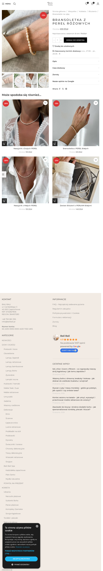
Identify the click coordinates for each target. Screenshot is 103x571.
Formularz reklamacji (62, 317)
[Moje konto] (97, 3)
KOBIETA (6, 488)
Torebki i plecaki (11, 518)
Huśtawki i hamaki (12, 384)
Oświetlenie (9, 353)
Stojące (9, 462)
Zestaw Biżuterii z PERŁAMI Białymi (76, 205)
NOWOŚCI (6, 340)
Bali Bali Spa (9, 466)
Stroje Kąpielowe (13, 513)
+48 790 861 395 (9, 319)
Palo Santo (10, 475)
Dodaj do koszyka (75, 40)
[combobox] (37, 526)
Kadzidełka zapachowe (15, 470)
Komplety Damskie (14, 509)
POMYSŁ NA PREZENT (13, 483)
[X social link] (63, 89)
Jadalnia (7, 401)
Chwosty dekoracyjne (15, 449)
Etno (8, 414)
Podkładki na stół (13, 431)
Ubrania (7, 492)
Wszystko (72, 11)
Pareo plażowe (12, 505)
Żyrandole (10, 375)
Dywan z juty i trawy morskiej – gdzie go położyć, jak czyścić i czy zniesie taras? (75, 389)
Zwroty (56, 322)
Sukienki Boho (12, 500)
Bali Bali (65, 336)
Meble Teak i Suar (11, 388)
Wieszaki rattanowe (14, 457)
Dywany (9, 440)
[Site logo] (50, 4)
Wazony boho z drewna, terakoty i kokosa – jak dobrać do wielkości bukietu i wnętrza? (74, 379)
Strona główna (59, 11)
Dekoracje (8, 410)
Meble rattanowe (11, 392)
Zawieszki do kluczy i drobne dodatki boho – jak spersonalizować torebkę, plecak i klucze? (74, 408)
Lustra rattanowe (13, 427)
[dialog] (21, 545)
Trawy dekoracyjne (14, 453)
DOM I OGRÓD (8, 345)
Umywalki (8, 397)
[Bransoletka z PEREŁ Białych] (75, 122)
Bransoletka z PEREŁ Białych (76, 148)
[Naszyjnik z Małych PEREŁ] (25, 180)
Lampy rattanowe (13, 362)
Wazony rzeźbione (12, 405)
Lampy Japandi (12, 358)
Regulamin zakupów (61, 309)
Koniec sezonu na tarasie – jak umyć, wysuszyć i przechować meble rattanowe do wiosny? (74, 398)
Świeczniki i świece (14, 444)
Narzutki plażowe (13, 496)
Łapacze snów (12, 423)
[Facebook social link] (59, 89)
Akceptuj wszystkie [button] (21, 559)
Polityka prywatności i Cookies (66, 313)
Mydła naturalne (13, 479)
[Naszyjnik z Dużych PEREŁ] (25, 122)
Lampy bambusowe (14, 366)
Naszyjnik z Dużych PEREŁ (25, 148)
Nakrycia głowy (10, 522)
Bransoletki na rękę (61, 14)
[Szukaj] (14, 3)
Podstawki (10, 436)
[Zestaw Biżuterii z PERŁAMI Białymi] (75, 180)
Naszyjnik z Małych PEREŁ (25, 205)
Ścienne (9, 418)
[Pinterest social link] (66, 89)
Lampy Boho (11, 371)
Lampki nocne (12, 379)
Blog (55, 326)
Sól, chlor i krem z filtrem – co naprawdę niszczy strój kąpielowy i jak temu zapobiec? (74, 370)
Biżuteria (92, 11)
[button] (4, 41)
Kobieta (82, 11)
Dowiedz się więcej (23, 547)
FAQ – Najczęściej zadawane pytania (68, 304)
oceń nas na (68, 350)
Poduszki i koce (10, 349)
